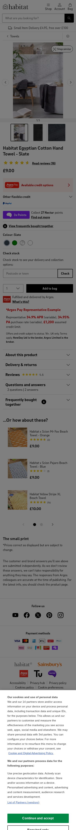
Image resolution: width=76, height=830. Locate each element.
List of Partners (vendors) (23, 802)
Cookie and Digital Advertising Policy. (31, 753)
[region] (38, 760)
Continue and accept (38, 818)
